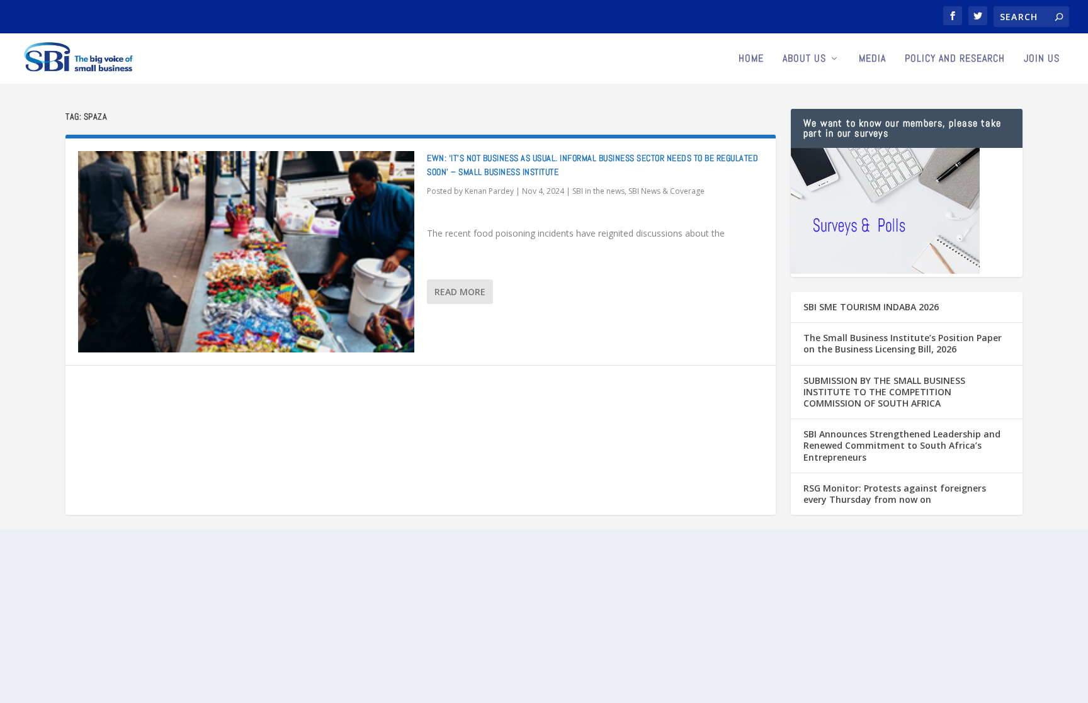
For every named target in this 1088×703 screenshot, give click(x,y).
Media (872, 59)
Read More (459, 292)
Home (751, 59)
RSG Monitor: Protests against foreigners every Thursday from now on (894, 493)
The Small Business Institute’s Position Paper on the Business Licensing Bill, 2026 (902, 343)
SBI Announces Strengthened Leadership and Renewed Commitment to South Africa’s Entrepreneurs (901, 445)
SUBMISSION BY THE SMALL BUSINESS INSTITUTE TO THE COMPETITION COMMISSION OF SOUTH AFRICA (884, 391)
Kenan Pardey (489, 191)
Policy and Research (955, 59)
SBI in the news (598, 191)
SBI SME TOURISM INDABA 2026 (871, 307)
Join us (1042, 59)
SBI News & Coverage (666, 191)
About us (804, 59)
